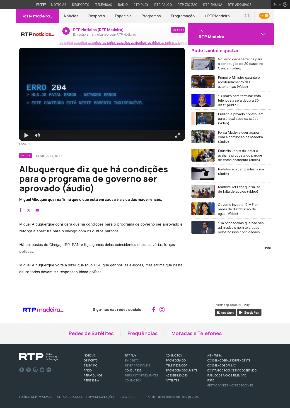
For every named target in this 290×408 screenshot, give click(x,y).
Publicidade (126, 397)
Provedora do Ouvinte (181, 370)
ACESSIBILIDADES (177, 375)
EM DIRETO (132, 360)
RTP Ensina (212, 5)
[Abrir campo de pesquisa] (247, 16)
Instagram (35, 369)
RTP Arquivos (239, 5)
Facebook (21, 369)
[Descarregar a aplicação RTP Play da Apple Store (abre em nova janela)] (225, 312)
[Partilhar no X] (28, 210)
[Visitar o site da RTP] (41, 4)
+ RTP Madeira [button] (217, 15)
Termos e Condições (100, 397)
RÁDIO (88, 370)
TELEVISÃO (90, 365)
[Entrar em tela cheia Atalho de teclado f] (177, 135)
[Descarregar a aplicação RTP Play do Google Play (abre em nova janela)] (249, 312)
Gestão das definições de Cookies (230, 385)
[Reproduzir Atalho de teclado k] (26, 135)
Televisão (103, 5)
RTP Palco (163, 5)
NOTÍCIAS (90, 355)
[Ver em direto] (37, 34)
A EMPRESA (214, 355)
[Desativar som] (37, 135)
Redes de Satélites (91, 333)
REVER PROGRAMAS (137, 365)
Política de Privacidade (35, 397)
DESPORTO (90, 360)
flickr (48, 369)
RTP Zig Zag (188, 5)
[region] (102, 94)
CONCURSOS (133, 370)
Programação (183, 15)
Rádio (123, 5)
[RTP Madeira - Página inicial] (37, 16)
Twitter (28, 369)
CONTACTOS (174, 355)
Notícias (58, 5)
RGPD (210, 380)
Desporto (80, 5)
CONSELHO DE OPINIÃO (221, 365)
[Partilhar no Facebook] (20, 210)
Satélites (172, 380)
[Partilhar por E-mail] (37, 210)
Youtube (42, 369)
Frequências (142, 333)
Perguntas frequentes (141, 375)
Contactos (133, 380)
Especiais (123, 15)
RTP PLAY (130, 355)
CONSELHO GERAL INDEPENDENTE (228, 360)
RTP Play (141, 5)
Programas (151, 15)
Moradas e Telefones (196, 333)
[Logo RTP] (38, 357)
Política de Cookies (69, 397)
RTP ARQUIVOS (93, 375)
